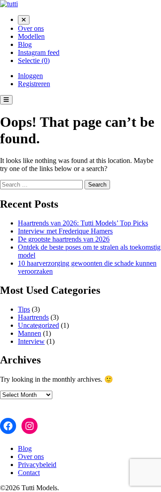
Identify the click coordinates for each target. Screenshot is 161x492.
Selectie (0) (34, 60)
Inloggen (30, 75)
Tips (24, 309)
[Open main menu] (6, 99)
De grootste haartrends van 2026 (64, 239)
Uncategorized (38, 325)
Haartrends (33, 317)
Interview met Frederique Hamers (65, 231)
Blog (25, 44)
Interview (31, 341)
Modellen (31, 36)
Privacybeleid (37, 464)
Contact (29, 472)
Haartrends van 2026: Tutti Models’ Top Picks (83, 223)
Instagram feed (38, 52)
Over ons (31, 28)
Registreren (34, 84)
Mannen (29, 333)
